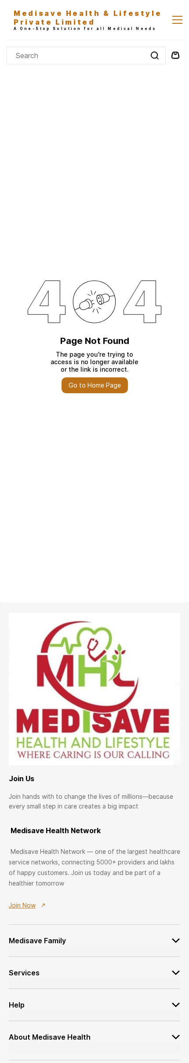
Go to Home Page (95, 385)
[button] (94, 935)
